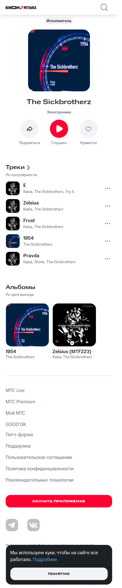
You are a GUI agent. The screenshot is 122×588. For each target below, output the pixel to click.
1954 (11, 352)
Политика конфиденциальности (39, 468)
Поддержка (18, 446)
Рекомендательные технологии (39, 480)
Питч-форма (19, 434)
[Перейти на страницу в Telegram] (12, 525)
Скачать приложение (58, 501)
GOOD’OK (16, 424)
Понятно (59, 574)
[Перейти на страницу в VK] (33, 525)
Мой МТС (15, 413)
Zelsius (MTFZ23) (71, 352)
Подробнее (45, 559)
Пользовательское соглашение (39, 457)
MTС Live (15, 390)
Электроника (59, 112)
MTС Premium (20, 402)
